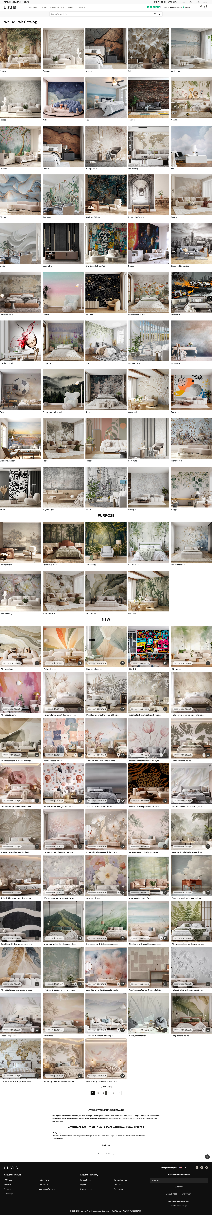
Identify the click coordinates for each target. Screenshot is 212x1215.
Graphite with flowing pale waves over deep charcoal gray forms (17, 944)
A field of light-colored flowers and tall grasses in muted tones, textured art (17, 898)
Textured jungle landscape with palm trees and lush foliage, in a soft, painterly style (188, 852)
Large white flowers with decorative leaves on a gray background (102, 852)
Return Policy (44, 1180)
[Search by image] (155, 14)
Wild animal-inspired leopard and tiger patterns (145, 806)
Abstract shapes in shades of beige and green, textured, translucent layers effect (17, 760)
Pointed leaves (50, 669)
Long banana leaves (180, 1035)
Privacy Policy (85, 1180)
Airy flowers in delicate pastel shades (102, 990)
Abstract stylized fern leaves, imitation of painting (188, 944)
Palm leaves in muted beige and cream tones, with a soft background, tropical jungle (188, 715)
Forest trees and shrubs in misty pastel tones (145, 852)
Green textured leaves (181, 760)
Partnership (118, 1189)
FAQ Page (8, 1180)
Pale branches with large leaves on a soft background (188, 990)
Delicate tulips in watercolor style (144, 760)
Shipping (7, 1189)
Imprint (83, 1184)
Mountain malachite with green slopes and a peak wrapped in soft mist (60, 944)
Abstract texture (8, 715)
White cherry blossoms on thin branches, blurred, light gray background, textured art (60, 898)
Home (100, 1154)
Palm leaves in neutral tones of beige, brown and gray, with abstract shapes (102, 715)
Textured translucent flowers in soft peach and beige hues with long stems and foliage (60, 715)
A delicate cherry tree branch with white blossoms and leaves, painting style (145, 715)
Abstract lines (7, 669)
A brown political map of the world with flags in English (17, 1081)
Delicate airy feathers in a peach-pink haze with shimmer (102, 1081)
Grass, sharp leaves (9, 1035)
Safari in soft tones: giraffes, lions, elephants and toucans (60, 806)
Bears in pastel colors (53, 760)
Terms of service (120, 1180)
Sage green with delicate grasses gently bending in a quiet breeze (102, 944)
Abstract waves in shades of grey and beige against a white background (188, 806)
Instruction (8, 1194)
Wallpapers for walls (47, 1189)
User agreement (86, 1189)
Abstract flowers (93, 898)
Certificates (43, 1184)
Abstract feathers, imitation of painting (17, 990)
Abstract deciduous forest (140, 898)
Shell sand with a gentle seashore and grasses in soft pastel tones (145, 944)
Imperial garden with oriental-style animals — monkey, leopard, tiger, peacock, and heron (60, 1081)
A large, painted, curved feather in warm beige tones (17, 852)
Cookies (117, 1184)
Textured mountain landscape (99, 1035)
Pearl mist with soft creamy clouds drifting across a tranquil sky (188, 898)
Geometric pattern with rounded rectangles (145, 990)
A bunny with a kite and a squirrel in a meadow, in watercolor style (102, 760)
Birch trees (176, 669)
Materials (7, 1184)
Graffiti (132, 669)
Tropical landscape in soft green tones (60, 990)
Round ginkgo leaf (94, 669)
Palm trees (48, 1035)
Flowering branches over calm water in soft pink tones (60, 852)
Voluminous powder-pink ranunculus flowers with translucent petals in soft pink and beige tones (17, 806)
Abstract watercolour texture (99, 806)
